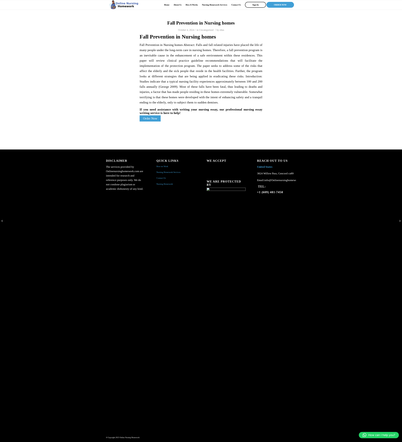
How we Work (162, 166)
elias (222, 30)
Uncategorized (206, 30)
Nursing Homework (164, 184)
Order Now (150, 118)
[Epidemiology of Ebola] (2, 221)
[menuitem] (166, 5)
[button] (379, 435)
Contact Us (161, 178)
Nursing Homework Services (168, 172)
